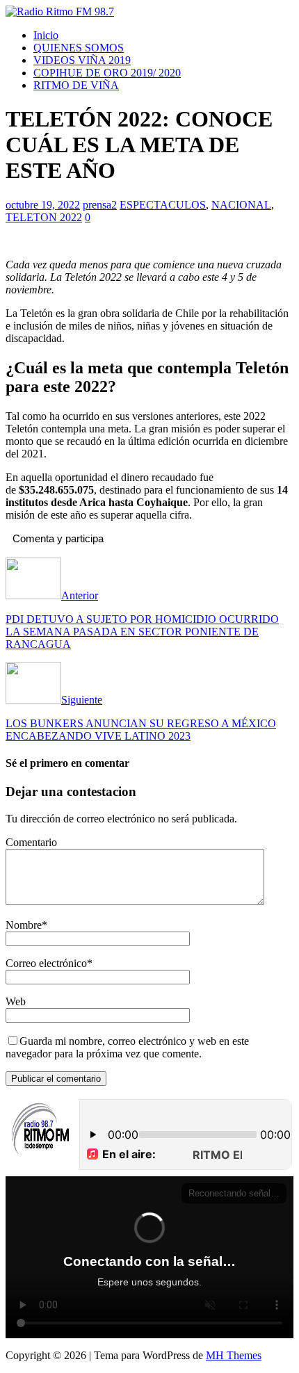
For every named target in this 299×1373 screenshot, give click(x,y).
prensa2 (100, 205)
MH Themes (233, 1355)
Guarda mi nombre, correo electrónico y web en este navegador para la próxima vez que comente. (127, 1047)
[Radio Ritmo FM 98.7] (60, 11)
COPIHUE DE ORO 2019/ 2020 (107, 73)
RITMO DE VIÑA (76, 85)
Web (16, 1001)
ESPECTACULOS (163, 205)
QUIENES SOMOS (78, 48)
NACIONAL (241, 205)
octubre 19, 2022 (43, 205)
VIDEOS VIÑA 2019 (82, 60)
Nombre (24, 925)
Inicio (45, 35)
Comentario (31, 842)
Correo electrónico (46, 963)
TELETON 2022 (44, 217)
